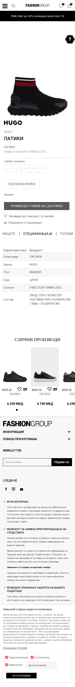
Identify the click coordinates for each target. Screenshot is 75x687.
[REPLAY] (7, 390)
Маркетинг (16, 664)
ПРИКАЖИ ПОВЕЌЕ (15, 648)
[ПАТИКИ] (15, 367)
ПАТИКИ (9, 147)
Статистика (42, 657)
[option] (37, 16)
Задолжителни (18, 657)
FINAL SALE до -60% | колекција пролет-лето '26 (37, 16)
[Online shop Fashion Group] (38, 5)
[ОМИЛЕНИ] (63, 7)
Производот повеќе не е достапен (37, 206)
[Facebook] (6, 489)
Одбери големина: (14, 161)
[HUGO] (13, 123)
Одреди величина (21, 184)
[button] (13, 6)
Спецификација (37, 234)
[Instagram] (13, 489)
